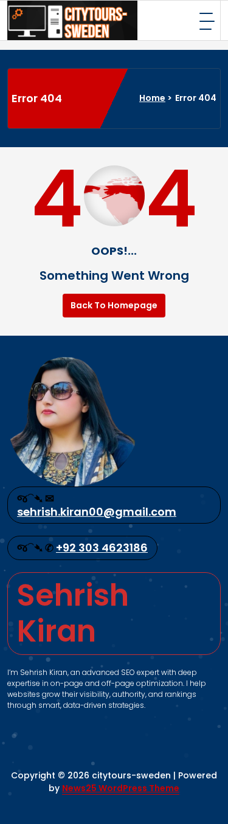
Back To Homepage (114, 305)
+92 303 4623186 (102, 547)
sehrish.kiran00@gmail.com (96, 511)
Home (152, 98)
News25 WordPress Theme (120, 788)
